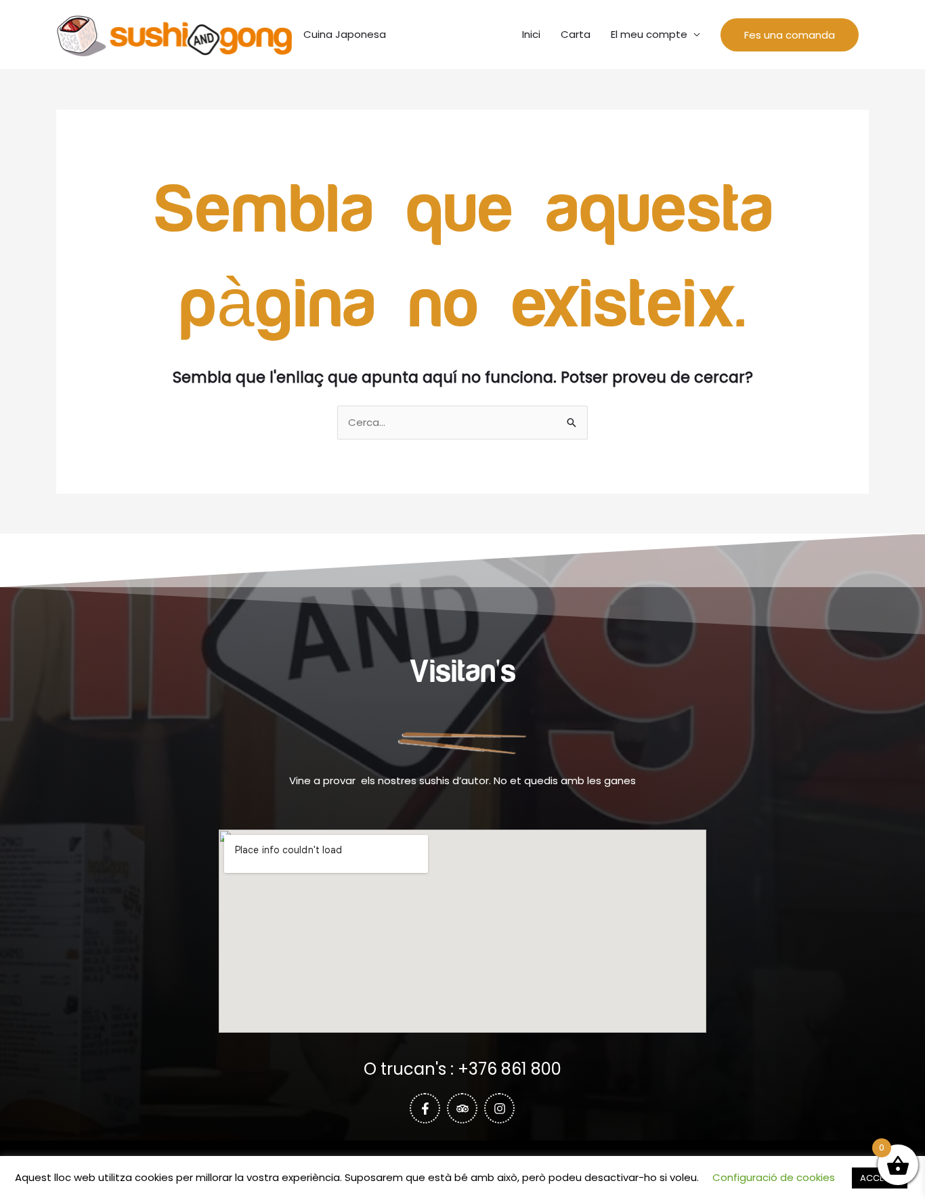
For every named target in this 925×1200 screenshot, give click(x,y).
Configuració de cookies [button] (773, 1177)
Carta (575, 34)
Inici (531, 34)
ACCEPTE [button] (879, 1178)
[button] (789, 34)
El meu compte (649, 34)
